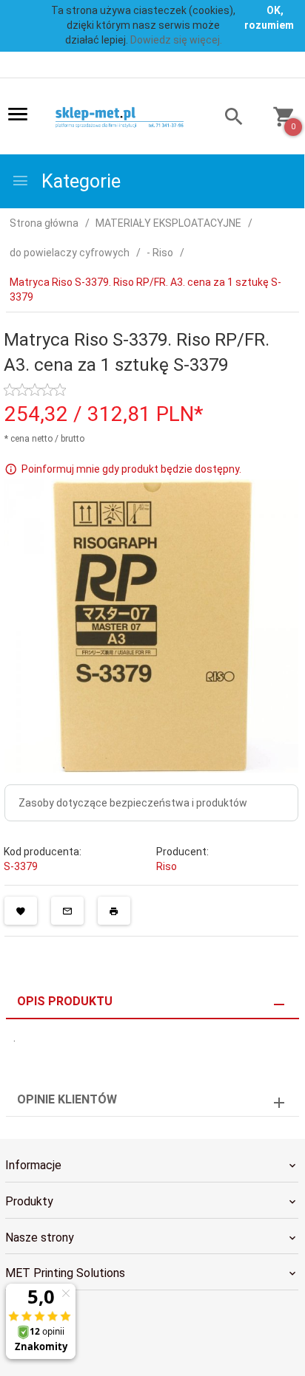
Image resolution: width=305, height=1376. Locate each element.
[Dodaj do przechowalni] (20, 911)
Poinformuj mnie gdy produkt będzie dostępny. (131, 469)
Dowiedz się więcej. (176, 40)
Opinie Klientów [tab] (67, 1099)
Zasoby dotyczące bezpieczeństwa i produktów (133, 803)
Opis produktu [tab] (65, 1001)
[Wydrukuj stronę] (114, 911)
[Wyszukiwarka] (227, 118)
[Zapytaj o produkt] (67, 911)
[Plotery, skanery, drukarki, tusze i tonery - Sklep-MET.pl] (126, 117)
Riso (166, 866)
